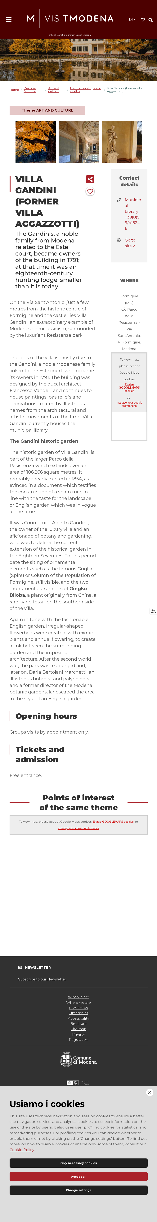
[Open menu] (8, 19)
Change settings (78, 1190)
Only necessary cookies (78, 1163)
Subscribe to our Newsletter (42, 979)
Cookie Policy (22, 1149)
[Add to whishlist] (90, 191)
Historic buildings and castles (85, 90)
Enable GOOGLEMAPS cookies (129, 388)
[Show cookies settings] (153, 611)
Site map (78, 1029)
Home (14, 89)
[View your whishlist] (143, 20)
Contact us (78, 1008)
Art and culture (53, 90)
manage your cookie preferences (129, 404)
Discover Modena (30, 90)
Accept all (78, 1176)
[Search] (150, 20)
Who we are (78, 997)
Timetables (78, 1013)
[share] (90, 179)
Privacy (78, 1034)
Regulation (78, 1040)
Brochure (78, 1024)
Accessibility (78, 1018)
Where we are (78, 1002)
